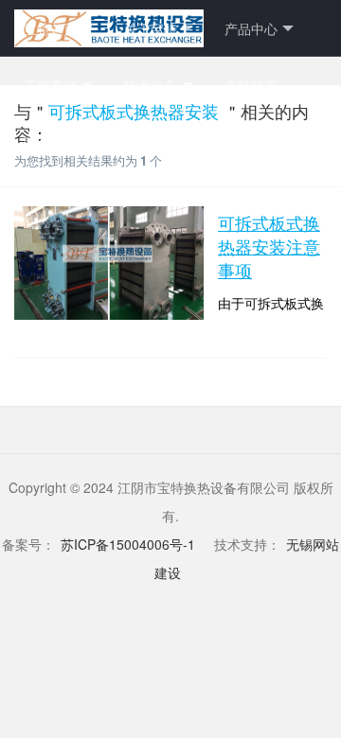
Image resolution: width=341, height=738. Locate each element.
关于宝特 (150, 28)
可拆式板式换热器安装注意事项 (269, 246)
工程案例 (50, 85)
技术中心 (150, 85)
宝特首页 (50, 28)
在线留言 (251, 85)
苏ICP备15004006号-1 (128, 544)
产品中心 (251, 28)
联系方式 (50, 141)
